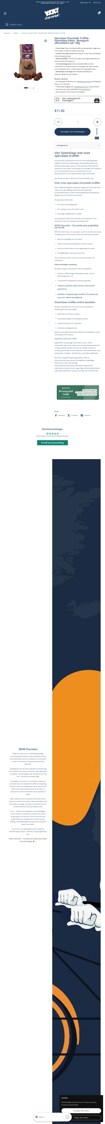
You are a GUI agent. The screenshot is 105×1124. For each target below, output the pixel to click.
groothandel (86, 89)
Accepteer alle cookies (81, 1111)
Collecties (15, 33)
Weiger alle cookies (81, 1118)
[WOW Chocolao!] (52, 13)
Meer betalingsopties (77, 147)
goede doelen (66, 56)
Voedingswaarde (62, 154)
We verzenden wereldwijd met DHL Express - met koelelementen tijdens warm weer (52, 2)
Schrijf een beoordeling (52, 451)
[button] (98, 13)
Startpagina (7, 33)
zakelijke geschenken (84, 81)
